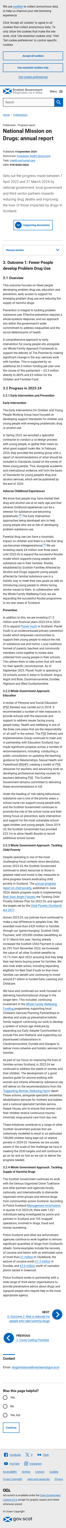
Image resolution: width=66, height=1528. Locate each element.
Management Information (43, 1205)
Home (6, 114)
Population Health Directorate (33, 156)
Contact (39, 1471)
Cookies (53, 1471)
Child (34, 905)
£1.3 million (42, 1261)
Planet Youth (29, 626)
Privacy (59, 1479)
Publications (20, 114)
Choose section (15, 250)
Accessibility (10, 1471)
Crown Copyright (12, 1479)
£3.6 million (27, 1266)
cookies (18, 6)
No (12, 1406)
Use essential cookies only (33, 67)
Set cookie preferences (33, 77)
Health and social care (22, 160)
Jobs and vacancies (38, 1479)
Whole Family (35, 1004)
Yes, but (15, 1415)
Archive (26, 1471)
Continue (11, 1427)
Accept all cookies (33, 55)
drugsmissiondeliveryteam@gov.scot (35, 1367)
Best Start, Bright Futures (19, 897)
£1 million (26, 1257)
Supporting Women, (16, 1091)
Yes (12, 1397)
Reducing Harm (40, 1091)
